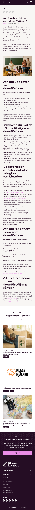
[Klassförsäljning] (17, 470)
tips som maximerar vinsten (15, 192)
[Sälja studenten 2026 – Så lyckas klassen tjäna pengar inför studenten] (17, 336)
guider (14, 198)
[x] (7, 12)
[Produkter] (17, 474)
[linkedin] (10, 12)
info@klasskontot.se (8, 482)
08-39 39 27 (6, 484)
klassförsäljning (12, 298)
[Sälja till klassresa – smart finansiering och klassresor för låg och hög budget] (17, 407)
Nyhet (11, 391)
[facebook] (4, 12)
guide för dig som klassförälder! (12, 274)
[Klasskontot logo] (6, 2)
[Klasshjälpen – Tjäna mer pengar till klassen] (17, 373)
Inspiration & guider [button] (17, 320)
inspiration (22, 198)
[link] (13, 12)
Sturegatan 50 (7, 489)
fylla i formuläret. (14, 302)
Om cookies (23, 507)
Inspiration (5, 23)
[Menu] (27, 9)
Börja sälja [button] (17, 453)
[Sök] (28, 2)
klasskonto (7, 198)
